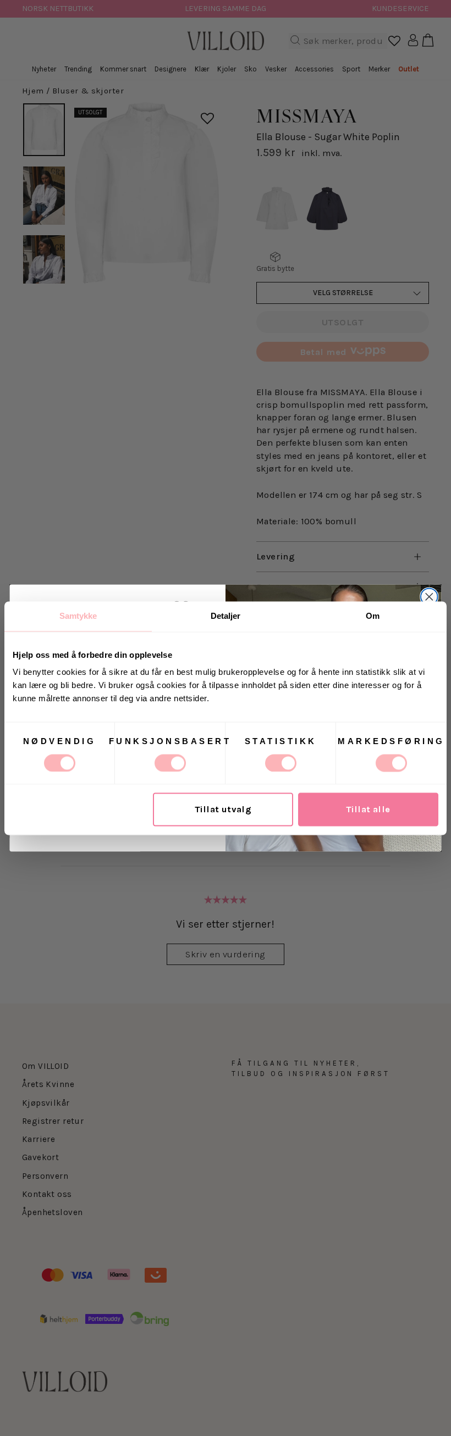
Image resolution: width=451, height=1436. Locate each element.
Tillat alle (368, 809)
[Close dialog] (429, 597)
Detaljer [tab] (226, 615)
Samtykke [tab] (78, 615)
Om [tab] (373, 615)
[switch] (170, 763)
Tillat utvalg (223, 809)
